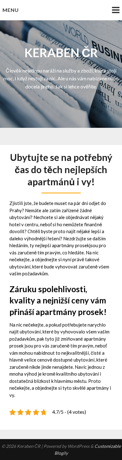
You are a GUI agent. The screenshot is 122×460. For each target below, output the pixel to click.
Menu (11, 10)
